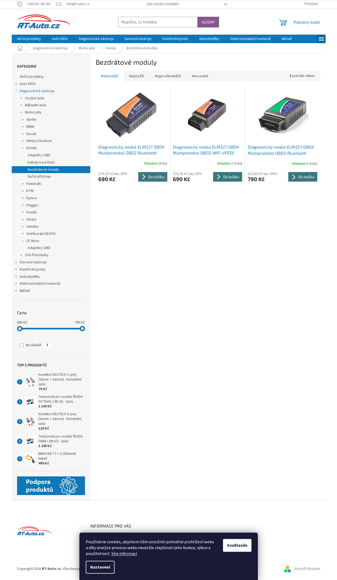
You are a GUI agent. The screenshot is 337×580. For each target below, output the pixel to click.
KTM (30, 191)
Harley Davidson (39, 141)
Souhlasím (237, 545)
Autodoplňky (30, 276)
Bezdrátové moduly (43, 169)
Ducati (31, 134)
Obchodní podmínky (163, 4)
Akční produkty (32, 76)
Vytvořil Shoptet (307, 569)
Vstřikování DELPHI (40, 233)
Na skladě (37, 345)
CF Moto (32, 241)
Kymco (31, 198)
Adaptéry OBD (39, 155)
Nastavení (100, 567)
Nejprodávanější (168, 76)
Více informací (124, 554)
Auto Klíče (28, 84)
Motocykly (33, 112)
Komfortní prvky (33, 269)
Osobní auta (34, 98)
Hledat (208, 22)
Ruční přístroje (39, 176)
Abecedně (200, 76)
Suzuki (31, 212)
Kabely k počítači (41, 162)
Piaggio (32, 205)
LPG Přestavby (36, 255)
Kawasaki (33, 183)
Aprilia (31, 119)
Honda (31, 148)
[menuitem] (29, 39)
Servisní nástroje (33, 262)
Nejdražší (136, 76)
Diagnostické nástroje (37, 91)
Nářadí (25, 290)
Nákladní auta (35, 105)
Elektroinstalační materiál (40, 283)
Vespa (31, 219)
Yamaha (32, 226)
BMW (30, 126)
